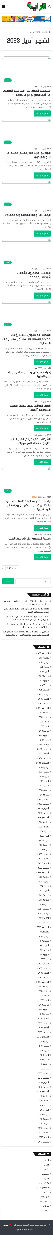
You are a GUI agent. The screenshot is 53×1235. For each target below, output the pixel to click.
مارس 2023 (44, 841)
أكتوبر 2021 (44, 918)
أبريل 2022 (44, 891)
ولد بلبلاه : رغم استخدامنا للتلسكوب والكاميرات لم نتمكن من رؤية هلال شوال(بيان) (27, 505)
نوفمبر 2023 (43, 804)
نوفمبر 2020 (43, 968)
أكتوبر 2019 (44, 1028)
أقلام (46, 1165)
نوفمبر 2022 (43, 859)
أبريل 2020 (44, 1000)
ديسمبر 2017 (43, 1128)
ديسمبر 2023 (43, 799)
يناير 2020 (44, 1014)
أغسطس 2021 (43, 927)
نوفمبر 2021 (43, 914)
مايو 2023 (44, 831)
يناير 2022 (44, 904)
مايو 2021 (44, 941)
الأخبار (46, 1169)
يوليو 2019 (44, 1041)
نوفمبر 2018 (43, 1078)
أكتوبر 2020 (43, 973)
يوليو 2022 (44, 877)
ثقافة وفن (44, 1183)
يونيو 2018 (44, 1101)
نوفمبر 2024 (43, 749)
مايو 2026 (44, 667)
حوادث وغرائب (43, 1188)
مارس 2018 (44, 1114)
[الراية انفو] (36, 6)
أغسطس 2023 (42, 818)
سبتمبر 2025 (43, 704)
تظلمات (45, 1174)
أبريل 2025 (44, 726)
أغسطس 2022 (42, 872)
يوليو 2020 (44, 987)
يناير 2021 (45, 959)
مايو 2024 (44, 777)
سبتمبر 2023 (43, 813)
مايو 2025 (44, 722)
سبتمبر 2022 (43, 868)
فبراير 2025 (44, 736)
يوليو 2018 (44, 1096)
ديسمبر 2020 (43, 964)
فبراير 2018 (44, 1119)
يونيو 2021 (44, 936)
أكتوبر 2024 (43, 754)
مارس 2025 (44, 731)
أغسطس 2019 (43, 1037)
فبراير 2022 (44, 900)
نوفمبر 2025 (43, 694)
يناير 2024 (44, 795)
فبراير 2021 (44, 955)
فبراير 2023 (44, 845)
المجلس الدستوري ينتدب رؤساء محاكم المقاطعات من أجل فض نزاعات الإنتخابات (27, 339)
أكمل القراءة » (42, 113)
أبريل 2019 (44, 1055)
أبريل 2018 (44, 1110)
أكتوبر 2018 (44, 1083)
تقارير (46, 1179)
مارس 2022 (44, 895)
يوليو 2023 (44, 822)
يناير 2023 (44, 850)
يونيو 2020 (44, 991)
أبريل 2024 (44, 781)
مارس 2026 (44, 676)
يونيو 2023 (44, 827)
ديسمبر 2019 (43, 1019)
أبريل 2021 (44, 946)
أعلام (46, 1160)
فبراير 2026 (44, 681)
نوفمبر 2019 (43, 1023)
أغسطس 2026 (42, 653)
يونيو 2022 (44, 882)
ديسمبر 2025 (43, 690)
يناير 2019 (45, 1069)
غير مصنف (44, 1197)
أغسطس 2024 (42, 763)
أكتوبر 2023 (43, 809)
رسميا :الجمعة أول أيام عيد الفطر (29, 538)
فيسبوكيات (44, 1201)
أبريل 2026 (44, 672)
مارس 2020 (44, 1005)
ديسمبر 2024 (43, 745)
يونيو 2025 (44, 717)
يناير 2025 (44, 740)
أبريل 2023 (44, 836)
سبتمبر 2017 (43, 1142)
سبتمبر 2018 (43, 1087)
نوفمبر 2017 (43, 1133)
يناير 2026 (44, 685)
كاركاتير (45, 1206)
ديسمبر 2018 (43, 1073)
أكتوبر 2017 (44, 1137)
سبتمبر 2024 (43, 758)
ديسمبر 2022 (43, 854)
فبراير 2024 (44, 790)
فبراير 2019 (44, 1064)
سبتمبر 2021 (43, 923)
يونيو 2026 (44, 662)
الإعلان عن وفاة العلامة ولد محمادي (27, 214)
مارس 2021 (44, 950)
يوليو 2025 (44, 713)
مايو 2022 (44, 886)
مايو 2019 (44, 1051)
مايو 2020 (44, 996)
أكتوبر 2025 (43, 699)
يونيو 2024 (44, 772)
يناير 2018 (45, 1124)
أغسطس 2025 (42, 708)
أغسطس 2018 (43, 1092)
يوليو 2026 (44, 658)
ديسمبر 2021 (43, 909)
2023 (38, 32)
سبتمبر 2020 (43, 978)
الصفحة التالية (13, 568)
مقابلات (45, 1211)
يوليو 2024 (44, 767)
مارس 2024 (44, 786)
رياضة (46, 1192)
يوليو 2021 (44, 932)
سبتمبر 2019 (43, 1032)
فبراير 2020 (44, 1009)
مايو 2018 (44, 1105)
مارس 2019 (44, 1060)
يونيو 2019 (44, 1046)
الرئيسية (45, 32)
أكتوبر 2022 (43, 863)
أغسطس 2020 (42, 982)
